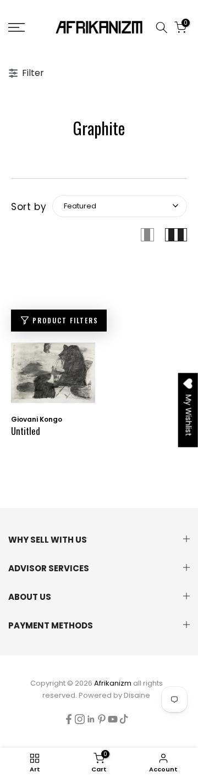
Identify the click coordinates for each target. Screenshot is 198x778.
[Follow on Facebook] (69, 719)
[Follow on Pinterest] (102, 719)
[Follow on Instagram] (80, 719)
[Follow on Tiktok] (124, 719)
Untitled (25, 431)
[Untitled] (53, 378)
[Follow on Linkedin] (91, 719)
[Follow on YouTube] (113, 719)
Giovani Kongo (36, 419)
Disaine (137, 695)
